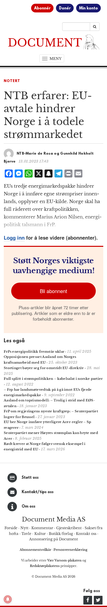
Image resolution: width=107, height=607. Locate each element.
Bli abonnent (53, 291)
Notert (12, 81)
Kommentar (42, 528)
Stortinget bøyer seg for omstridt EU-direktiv (44, 368)
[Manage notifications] (8, 599)
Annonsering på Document (53, 539)
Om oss (28, 506)
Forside (10, 528)
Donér (65, 8)
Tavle (26, 533)
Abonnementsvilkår (36, 550)
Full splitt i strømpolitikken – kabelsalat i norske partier (53, 379)
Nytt (24, 528)
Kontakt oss (86, 533)
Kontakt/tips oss (38, 492)
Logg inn (14, 237)
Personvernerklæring (70, 550)
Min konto (88, 8)
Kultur (40, 533)
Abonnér (42, 8)
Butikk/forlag (61, 533)
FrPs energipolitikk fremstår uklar (34, 351)
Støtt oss (30, 478)
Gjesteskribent (69, 528)
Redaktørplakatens (45, 566)
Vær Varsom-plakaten (64, 560)
